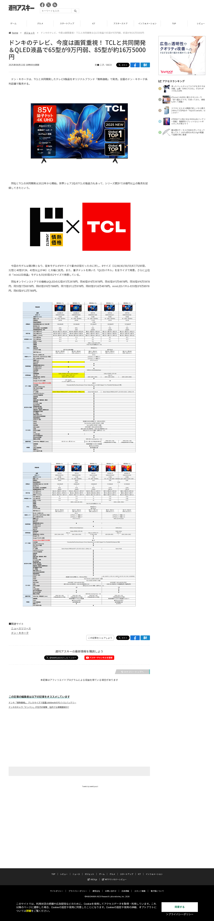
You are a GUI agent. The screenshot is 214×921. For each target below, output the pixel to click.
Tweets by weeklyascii (90, 786)
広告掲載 (125, 891)
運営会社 (96, 891)
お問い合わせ (110, 891)
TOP (174, 23)
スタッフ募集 (140, 891)
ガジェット (29, 32)
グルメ (40, 23)
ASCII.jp (94, 879)
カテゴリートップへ (134, 671)
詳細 (28, 910)
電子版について (157, 891)
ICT (93, 23)
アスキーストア (120, 23)
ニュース (76, 874)
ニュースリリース (21, 628)
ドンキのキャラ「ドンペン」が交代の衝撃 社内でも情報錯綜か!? (39, 707)
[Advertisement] (148, 9)
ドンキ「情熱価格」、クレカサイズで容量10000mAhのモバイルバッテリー (42, 702)
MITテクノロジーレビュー (116, 879)
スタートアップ (67, 23)
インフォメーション (147, 23)
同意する (180, 907)
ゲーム (13, 23)
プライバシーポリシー (77, 891)
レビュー (64, 874)
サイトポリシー (56, 891)
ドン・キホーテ (20, 633)
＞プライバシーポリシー (179, 914)
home (15, 32)
